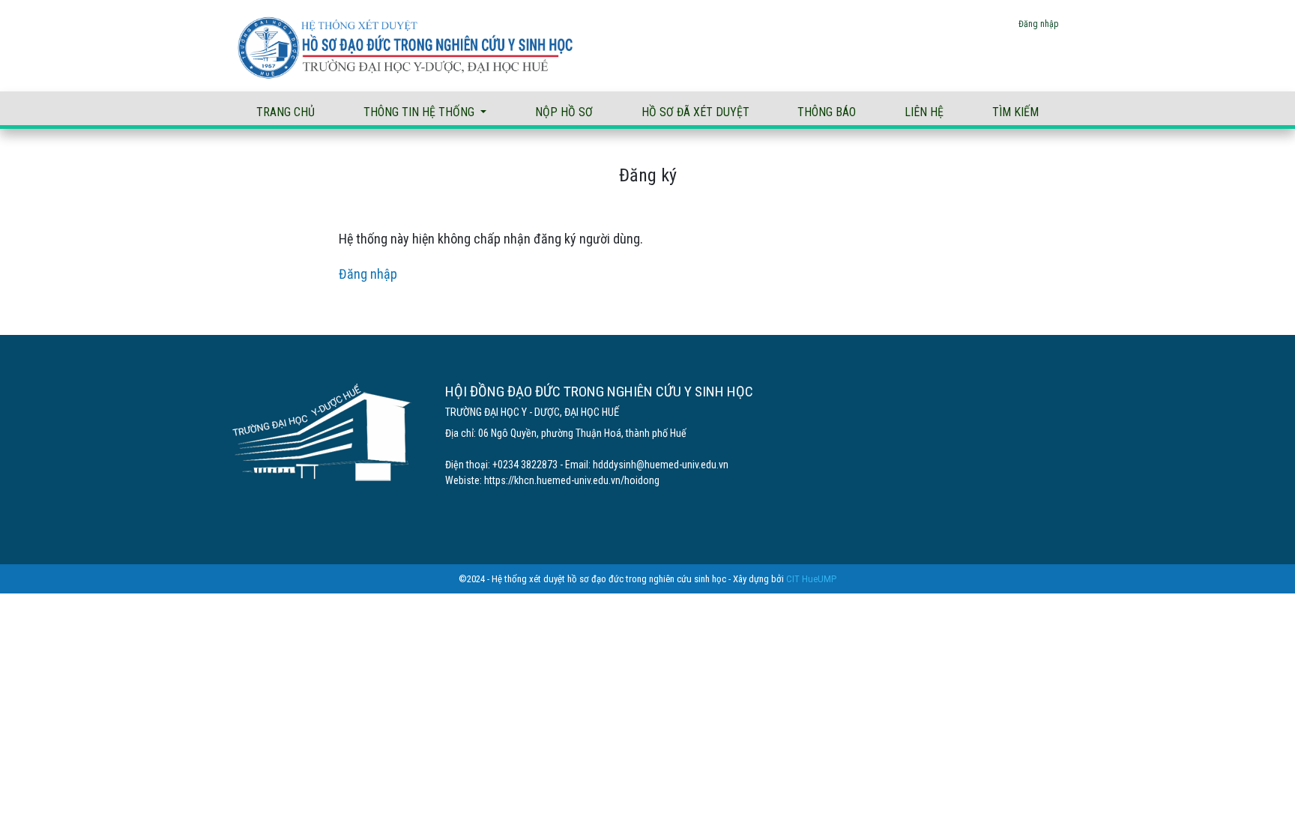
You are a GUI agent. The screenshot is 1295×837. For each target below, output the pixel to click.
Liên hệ (924, 112)
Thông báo (826, 112)
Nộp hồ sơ (564, 112)
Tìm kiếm (1015, 112)
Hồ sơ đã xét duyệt (695, 112)
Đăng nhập (1038, 24)
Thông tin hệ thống (420, 112)
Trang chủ (285, 112)
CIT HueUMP (811, 578)
